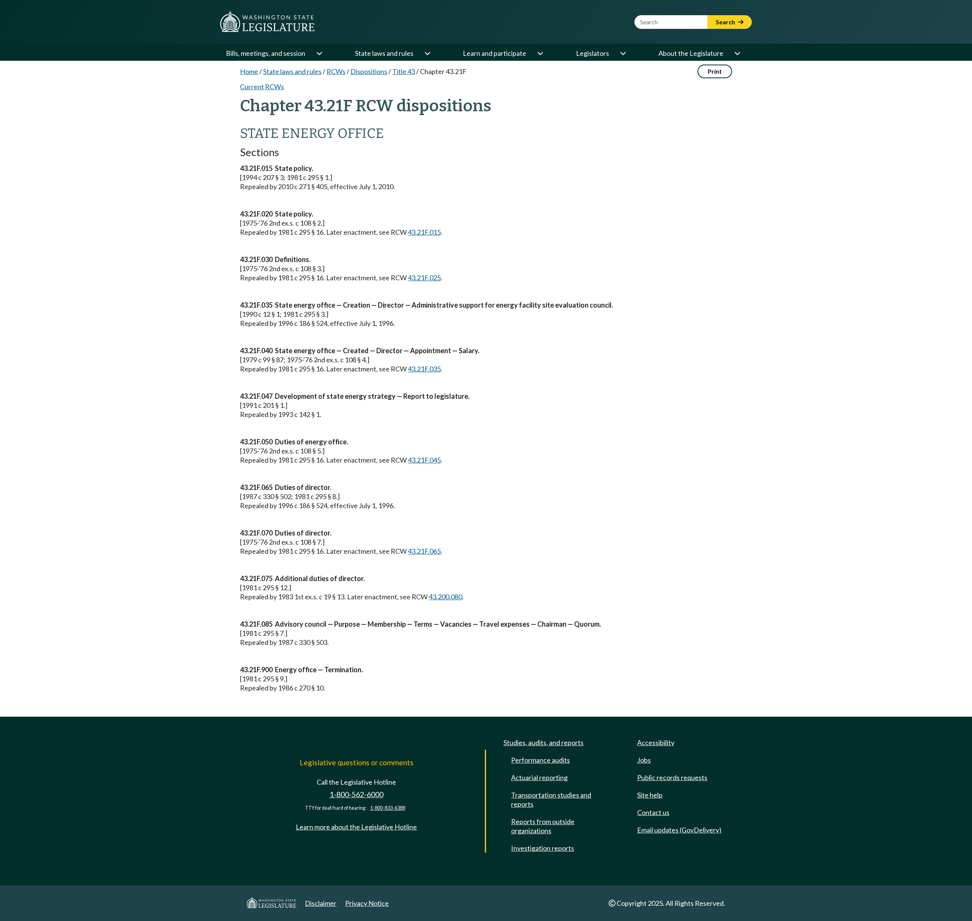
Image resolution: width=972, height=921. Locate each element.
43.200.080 (445, 596)
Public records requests (672, 777)
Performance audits (540, 760)
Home (249, 71)
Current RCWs (262, 86)
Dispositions (368, 71)
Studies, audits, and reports (543, 742)
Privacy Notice (367, 903)
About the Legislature (690, 53)
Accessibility (655, 742)
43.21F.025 (424, 277)
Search (726, 21)
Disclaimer (320, 903)
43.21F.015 (424, 232)
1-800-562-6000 (356, 794)
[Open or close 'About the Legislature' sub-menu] (737, 53)
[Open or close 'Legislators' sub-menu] (622, 53)
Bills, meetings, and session (265, 53)
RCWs (336, 71)
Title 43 (403, 71)
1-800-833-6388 (387, 808)
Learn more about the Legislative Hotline (356, 827)
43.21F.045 (424, 460)
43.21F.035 (424, 369)
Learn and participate (494, 53)
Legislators (592, 53)
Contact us (653, 812)
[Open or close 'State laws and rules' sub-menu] (427, 53)
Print (715, 71)
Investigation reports (542, 848)
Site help (650, 795)
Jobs (644, 760)
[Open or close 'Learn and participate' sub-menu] (540, 53)
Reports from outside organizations (542, 826)
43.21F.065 (424, 551)
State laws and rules (384, 53)
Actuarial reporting (539, 777)
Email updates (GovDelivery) (679, 830)
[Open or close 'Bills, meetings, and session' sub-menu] (319, 53)
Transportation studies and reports (551, 799)
